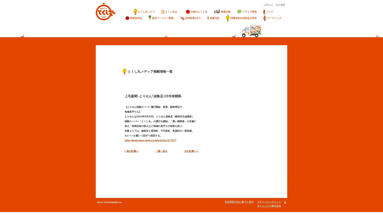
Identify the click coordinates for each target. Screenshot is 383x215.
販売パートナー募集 (163, 18)
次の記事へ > (191, 151)
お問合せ (268, 5)
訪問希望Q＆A (193, 18)
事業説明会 (136, 18)
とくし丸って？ (146, 11)
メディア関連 (249, 11)
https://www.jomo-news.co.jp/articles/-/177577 (150, 140)
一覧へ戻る (162, 151)
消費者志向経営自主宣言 (243, 18)
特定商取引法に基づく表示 (239, 201)
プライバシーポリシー (269, 201)
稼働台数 (226, 11)
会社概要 (280, 5)
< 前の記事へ (132, 151)
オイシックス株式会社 (269, 205)
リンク (269, 11)
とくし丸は (172, 11)
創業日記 (214, 18)
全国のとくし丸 (199, 11)
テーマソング (274, 18)
